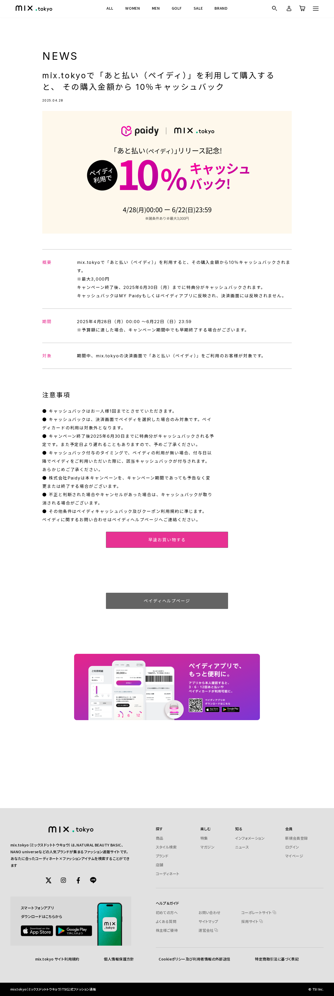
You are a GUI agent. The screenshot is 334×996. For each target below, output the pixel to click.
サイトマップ (208, 921)
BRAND (221, 8)
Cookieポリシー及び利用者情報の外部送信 (194, 959)
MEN (156, 8)
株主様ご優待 (167, 930)
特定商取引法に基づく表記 (277, 959)
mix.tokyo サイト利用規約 (57, 959)
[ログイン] (288, 8)
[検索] (274, 8)
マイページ (294, 855)
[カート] (302, 8)
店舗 (159, 864)
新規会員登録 (296, 838)
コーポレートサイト (257, 912)
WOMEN (132, 8)
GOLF (177, 8)
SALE (198, 8)
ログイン (292, 847)
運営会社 (206, 930)
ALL (109, 8)
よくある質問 (166, 921)
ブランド (162, 855)
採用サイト (250, 921)
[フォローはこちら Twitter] (48, 880)
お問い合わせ (209, 912)
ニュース (242, 847)
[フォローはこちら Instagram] (63, 880)
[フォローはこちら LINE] (93, 880)
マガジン (207, 847)
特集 (204, 838)
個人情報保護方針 (119, 959)
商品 (159, 838)
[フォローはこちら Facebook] (78, 880)
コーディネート (168, 873)
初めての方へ (167, 912)
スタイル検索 (166, 847)
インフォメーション (249, 838)
